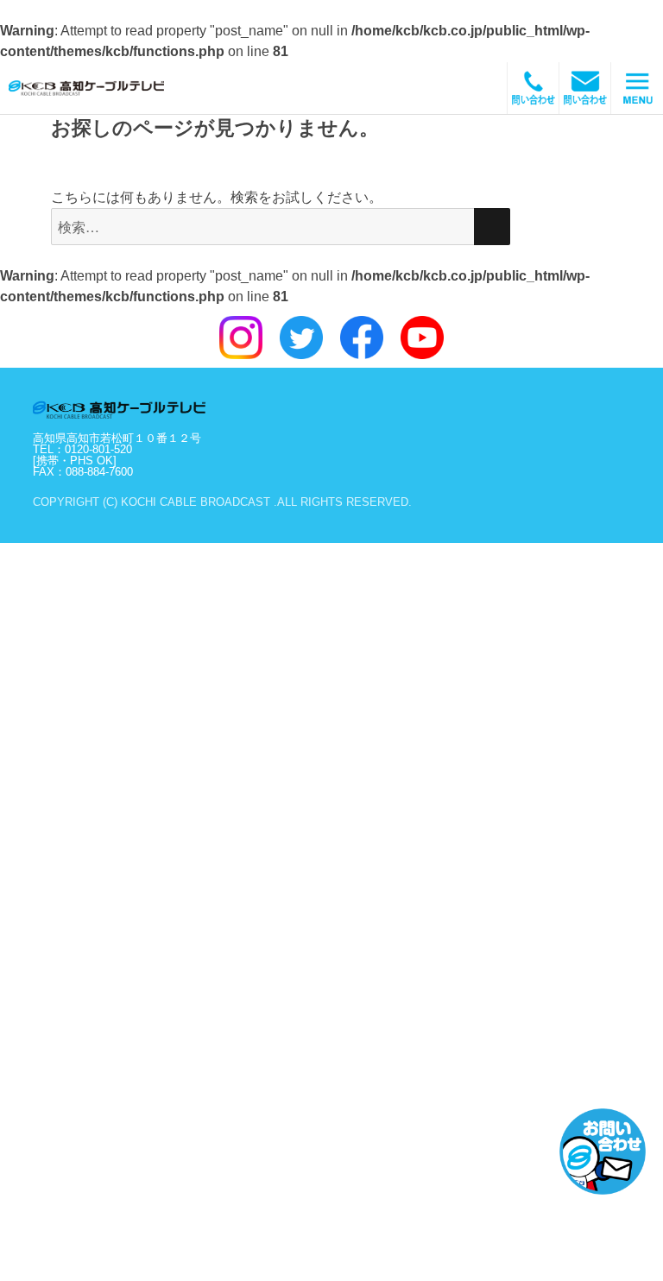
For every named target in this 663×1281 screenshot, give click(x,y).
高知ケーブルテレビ (108, 88)
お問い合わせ (602, 1151)
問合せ (533, 88)
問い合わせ (585, 88)
